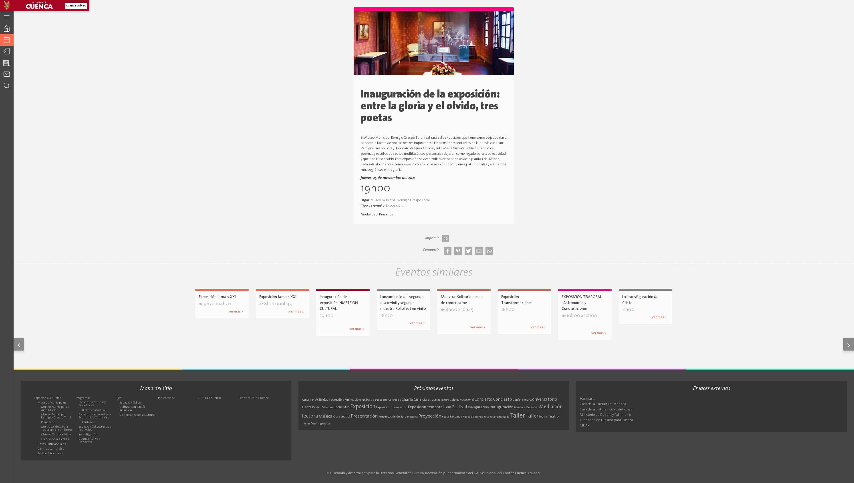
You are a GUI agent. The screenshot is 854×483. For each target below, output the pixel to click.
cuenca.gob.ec (76, 5)
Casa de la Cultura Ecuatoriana (603, 404)
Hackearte (587, 399)
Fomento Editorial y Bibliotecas (92, 404)
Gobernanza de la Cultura (137, 415)
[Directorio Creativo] (7, 51)
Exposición (394, 205)
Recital (445, 417)
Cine (418, 400)
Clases (426, 400)
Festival (459, 407)
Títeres (306, 423)
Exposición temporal (426, 407)
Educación (327, 407)
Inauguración (478, 407)
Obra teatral (341, 416)
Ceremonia (394, 400)
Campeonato (380, 400)
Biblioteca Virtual (93, 410)
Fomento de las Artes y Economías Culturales (95, 416)
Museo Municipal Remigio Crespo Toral (400, 200)
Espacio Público (130, 402)
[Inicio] (7, 28)
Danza (307, 407)
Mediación (532, 407)
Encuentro (342, 407)
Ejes (118, 398)
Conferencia (521, 399)
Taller (517, 416)
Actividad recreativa (329, 400)
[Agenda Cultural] (7, 40)
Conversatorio (543, 399)
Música (325, 416)
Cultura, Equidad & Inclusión (132, 409)
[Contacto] (7, 74)
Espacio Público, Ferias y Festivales (95, 428)
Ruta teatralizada (499, 417)
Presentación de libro (393, 416)
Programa (412, 417)
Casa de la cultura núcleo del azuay (606, 409)
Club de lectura (440, 400)
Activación (308, 400)
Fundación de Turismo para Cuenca (606, 420)
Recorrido (456, 416)
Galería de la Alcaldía (344, 322)
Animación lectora (358, 400)
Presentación (364, 416)
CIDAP (585, 425)
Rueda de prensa (473, 417)
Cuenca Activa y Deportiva (90, 440)
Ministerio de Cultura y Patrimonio (605, 415)
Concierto (483, 400)
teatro (543, 416)
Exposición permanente (391, 407)
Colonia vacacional (462, 400)
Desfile (316, 407)
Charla (407, 400)
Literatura (519, 407)
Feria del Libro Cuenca (254, 398)
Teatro (553, 416)
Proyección (429, 416)
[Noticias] (7, 62)
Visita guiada (320, 423)
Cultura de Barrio (209, 398)
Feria (447, 407)
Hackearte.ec (166, 398)
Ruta (486, 417)
